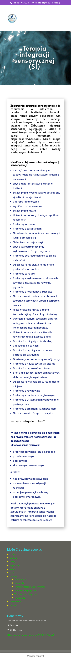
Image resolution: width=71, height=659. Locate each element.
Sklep (12, 569)
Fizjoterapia (20, 579)
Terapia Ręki (20, 597)
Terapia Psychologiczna (25, 594)
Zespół (12, 605)
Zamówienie (15, 601)
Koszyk (12, 561)
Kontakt (13, 557)
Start (11, 572)
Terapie (13, 576)
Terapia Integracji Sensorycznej (29, 586)
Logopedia (19, 582)
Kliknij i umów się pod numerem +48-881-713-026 (30, 634)
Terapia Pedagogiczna (25, 590)
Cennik (12, 554)
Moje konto (14, 565)
